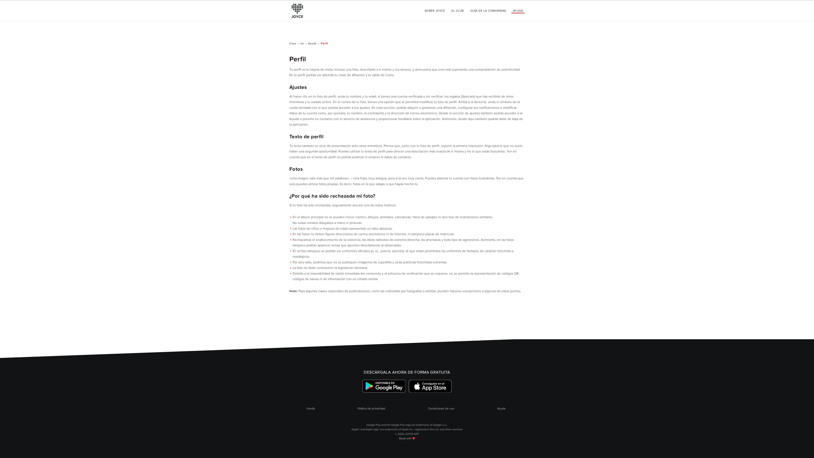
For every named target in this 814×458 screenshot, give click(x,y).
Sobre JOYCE (435, 11)
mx (302, 43)
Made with (405, 438)
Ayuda (518, 11)
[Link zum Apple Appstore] (430, 386)
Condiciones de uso (441, 408)
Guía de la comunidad (488, 11)
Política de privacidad (371, 408)
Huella (311, 408)
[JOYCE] (297, 10)
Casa (292, 43)
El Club (458, 11)
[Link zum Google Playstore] (384, 386)
